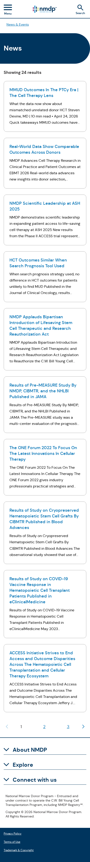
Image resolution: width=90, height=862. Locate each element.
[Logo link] (44, 9)
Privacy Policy (12, 833)
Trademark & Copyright (19, 849)
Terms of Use (12, 841)
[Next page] (83, 726)
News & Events (17, 24)
